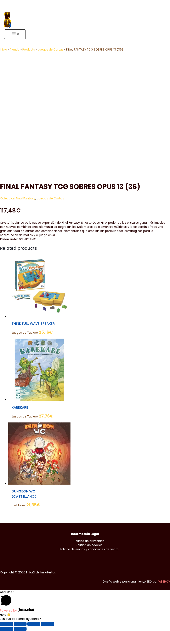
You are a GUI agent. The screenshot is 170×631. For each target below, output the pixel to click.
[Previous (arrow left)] (6, 629)
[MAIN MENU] (15, 34)
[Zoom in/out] (47, 624)
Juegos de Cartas (50, 198)
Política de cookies (89, 545)
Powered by (9, 611)
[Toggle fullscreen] (33, 624)
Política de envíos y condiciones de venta (89, 549)
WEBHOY (164, 582)
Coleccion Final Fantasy (17, 198)
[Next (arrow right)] (20, 629)
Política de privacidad (89, 541)
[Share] (20, 624)
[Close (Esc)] (6, 624)
